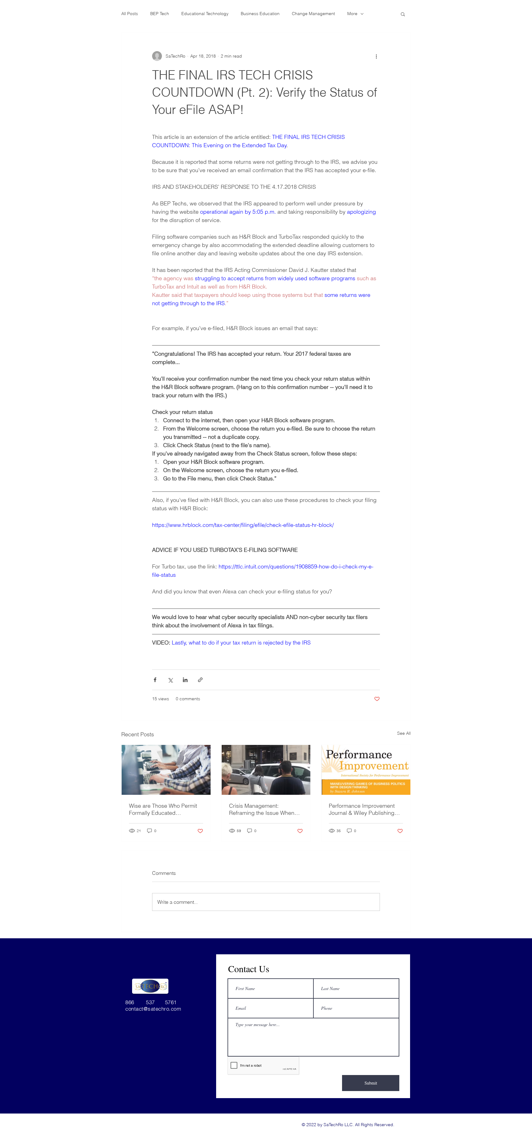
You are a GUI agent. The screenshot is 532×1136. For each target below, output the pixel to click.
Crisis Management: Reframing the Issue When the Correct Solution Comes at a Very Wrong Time (263, 809)
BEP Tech (159, 13)
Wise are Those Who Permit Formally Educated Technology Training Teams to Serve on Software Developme (165, 809)
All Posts (129, 13)
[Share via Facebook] (155, 680)
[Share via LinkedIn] (185, 680)
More (352, 13)
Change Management (313, 13)
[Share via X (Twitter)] (170, 680)
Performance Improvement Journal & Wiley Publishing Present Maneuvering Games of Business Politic (365, 809)
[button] (403, 13)
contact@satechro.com (153, 1008)
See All (404, 733)
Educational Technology (204, 13)
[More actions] (376, 56)
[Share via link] (200, 680)
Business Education (260, 13)
